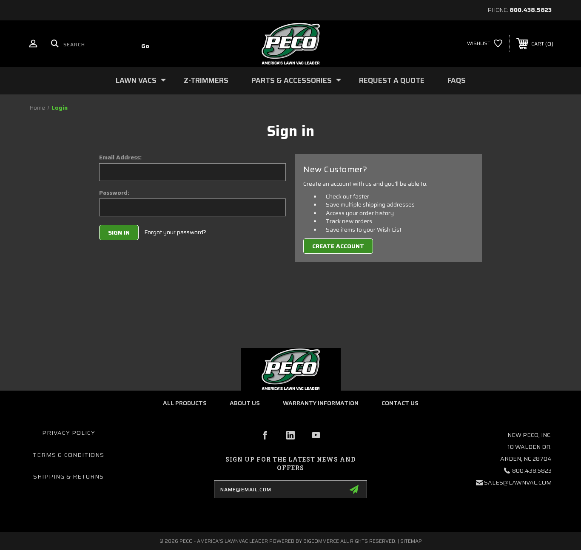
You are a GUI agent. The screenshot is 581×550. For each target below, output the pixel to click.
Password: (114, 193)
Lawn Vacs (136, 80)
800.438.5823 (531, 9)
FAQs (456, 80)
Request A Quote (391, 80)
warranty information (321, 403)
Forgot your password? (175, 232)
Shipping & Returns (68, 476)
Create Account (338, 246)
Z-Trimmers (206, 80)
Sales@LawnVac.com (518, 482)
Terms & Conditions (68, 454)
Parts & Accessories (291, 80)
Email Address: (120, 157)
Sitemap (411, 541)
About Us (245, 403)
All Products (185, 403)
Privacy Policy (68, 432)
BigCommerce (321, 541)
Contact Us (400, 403)
